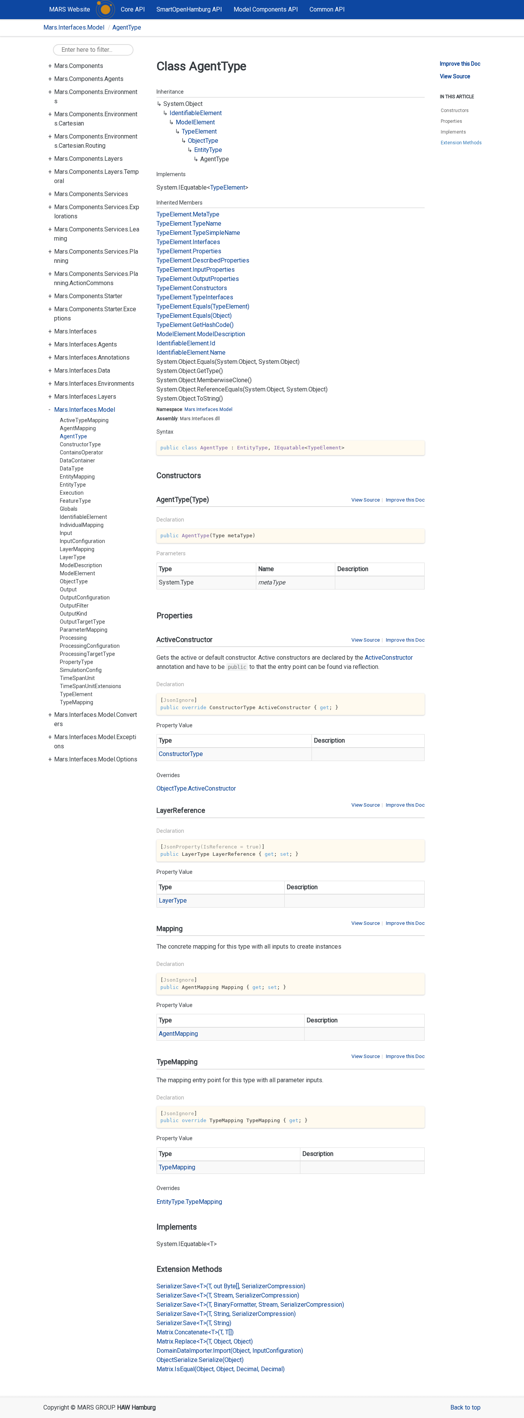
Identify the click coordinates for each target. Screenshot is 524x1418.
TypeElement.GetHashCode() (195, 325)
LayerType (73, 557)
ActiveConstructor (389, 657)
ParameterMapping (83, 630)
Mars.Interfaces (75, 331)
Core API (133, 9)
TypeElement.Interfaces (188, 242)
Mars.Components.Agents (89, 79)
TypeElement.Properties (189, 251)
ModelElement (77, 573)
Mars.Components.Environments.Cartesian (95, 119)
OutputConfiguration (85, 597)
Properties (451, 121)
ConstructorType (80, 444)
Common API (327, 9)
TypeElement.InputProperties (196, 269)
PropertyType (76, 662)
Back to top (465, 1407)
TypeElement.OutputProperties (198, 278)
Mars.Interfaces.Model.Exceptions (95, 741)
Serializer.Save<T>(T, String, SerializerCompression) (226, 1313)
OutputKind (73, 614)
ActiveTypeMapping (84, 420)
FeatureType (75, 501)
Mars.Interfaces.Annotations (92, 357)
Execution (72, 493)
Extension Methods (461, 142)
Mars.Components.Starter (88, 296)
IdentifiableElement (83, 517)
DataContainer (77, 460)
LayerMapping (77, 549)
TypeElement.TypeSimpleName (198, 232)
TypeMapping (76, 702)
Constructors (455, 110)
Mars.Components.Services (91, 194)
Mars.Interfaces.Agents (85, 344)
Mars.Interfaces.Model (73, 27)
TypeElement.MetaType (188, 214)
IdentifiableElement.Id (186, 343)
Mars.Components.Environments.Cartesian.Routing (95, 141)
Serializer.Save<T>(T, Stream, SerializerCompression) (228, 1295)
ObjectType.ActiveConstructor (196, 788)
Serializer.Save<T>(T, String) (194, 1323)
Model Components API (266, 9)
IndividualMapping (82, 525)
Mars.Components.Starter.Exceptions (95, 313)
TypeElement (76, 694)
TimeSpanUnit (77, 678)
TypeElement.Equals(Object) (194, 315)
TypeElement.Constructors (192, 288)
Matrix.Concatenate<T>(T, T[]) (195, 1332)
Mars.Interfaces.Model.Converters (95, 719)
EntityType (73, 485)
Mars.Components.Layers (88, 158)
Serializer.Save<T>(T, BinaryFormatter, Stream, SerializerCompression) (250, 1304)
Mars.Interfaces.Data (82, 370)
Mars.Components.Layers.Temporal (96, 176)
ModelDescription (81, 565)
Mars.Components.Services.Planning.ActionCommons (96, 278)
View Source (365, 500)
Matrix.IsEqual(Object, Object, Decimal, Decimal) (221, 1369)
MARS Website (69, 9)
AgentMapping (78, 428)
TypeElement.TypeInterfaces (195, 297)
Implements (453, 132)
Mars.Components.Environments (95, 96)
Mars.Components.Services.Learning (96, 234)
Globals (68, 509)
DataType (72, 469)
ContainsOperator (81, 452)
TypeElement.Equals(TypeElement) (203, 306)
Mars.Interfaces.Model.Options (95, 759)
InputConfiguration (82, 541)
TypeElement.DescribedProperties (203, 260)
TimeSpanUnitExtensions (90, 686)
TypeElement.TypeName (189, 223)
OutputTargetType (82, 622)
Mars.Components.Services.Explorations (96, 211)
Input (66, 533)
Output (68, 589)
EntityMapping (77, 477)
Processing (73, 638)
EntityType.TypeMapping (189, 1201)
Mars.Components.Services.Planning (96, 256)
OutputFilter (74, 606)
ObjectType (74, 581)
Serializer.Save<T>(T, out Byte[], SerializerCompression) (231, 1286)
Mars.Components (78, 65)
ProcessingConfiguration (90, 646)
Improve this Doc (405, 500)
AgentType (126, 27)
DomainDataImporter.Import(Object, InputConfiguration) (230, 1350)
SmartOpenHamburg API (189, 9)
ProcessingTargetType (87, 654)
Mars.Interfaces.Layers (85, 396)
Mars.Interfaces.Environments (94, 383)
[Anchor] (153, 475)
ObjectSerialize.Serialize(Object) (200, 1360)
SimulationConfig (81, 670)
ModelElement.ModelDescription (201, 334)
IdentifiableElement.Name (191, 352)
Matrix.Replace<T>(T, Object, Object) (205, 1341)
